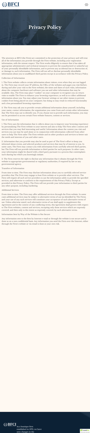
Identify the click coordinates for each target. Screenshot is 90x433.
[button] (85, 431)
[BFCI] (11, 5)
